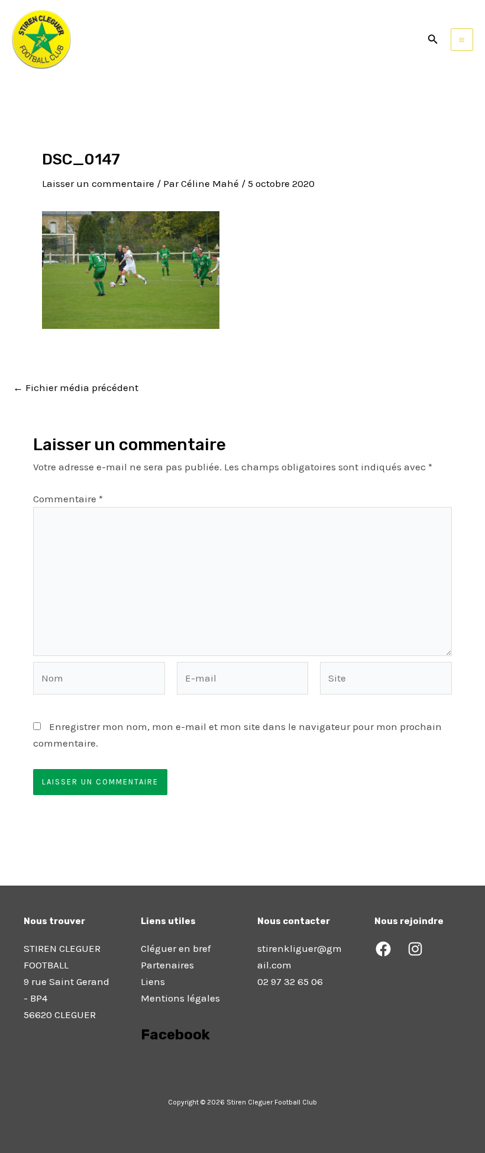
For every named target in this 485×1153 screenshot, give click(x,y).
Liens (153, 981)
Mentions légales (180, 998)
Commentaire (68, 499)
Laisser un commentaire (98, 183)
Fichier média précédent (75, 388)
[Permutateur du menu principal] (462, 39)
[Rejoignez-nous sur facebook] (142, 1068)
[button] (433, 39)
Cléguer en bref (176, 948)
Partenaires (167, 965)
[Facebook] (383, 949)
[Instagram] (415, 949)
